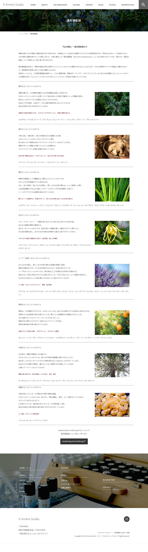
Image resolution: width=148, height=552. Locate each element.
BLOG (101, 5)
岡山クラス (107, 473)
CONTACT (107, 487)
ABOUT (45, 5)
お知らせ (64, 480)
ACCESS (112, 5)
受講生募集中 (66, 488)
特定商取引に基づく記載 (122, 533)
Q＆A (21, 488)
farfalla (76, 5)
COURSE (89, 5)
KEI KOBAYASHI (60, 5)
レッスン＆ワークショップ (70, 484)
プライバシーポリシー (105, 533)
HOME (33, 5)
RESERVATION (128, 5)
